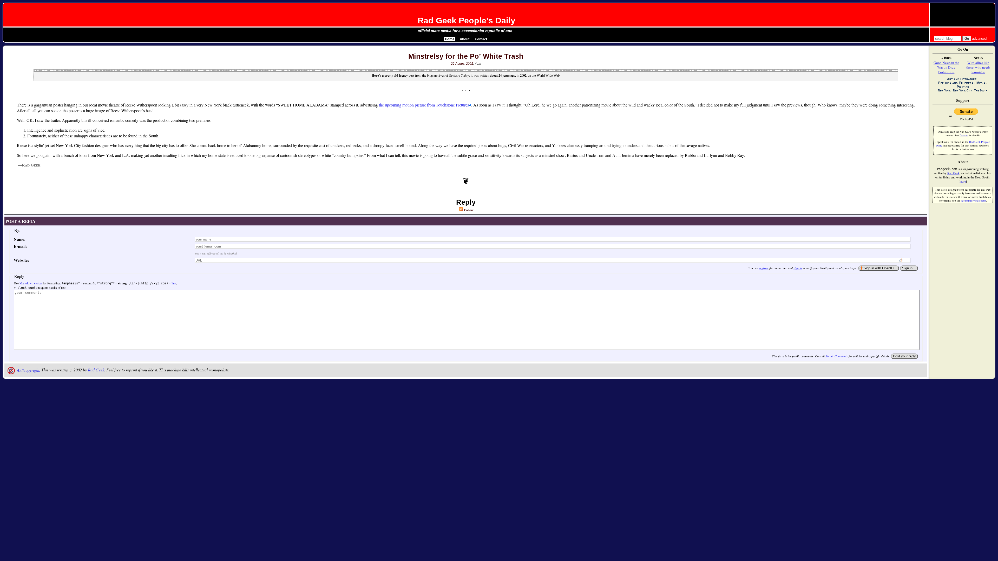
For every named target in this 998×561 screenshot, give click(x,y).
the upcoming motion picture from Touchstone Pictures (424, 105)
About (464, 39)
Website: (21, 260)
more (963, 181)
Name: (19, 239)
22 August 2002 (462, 63)
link (174, 283)
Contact (481, 39)
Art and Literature (961, 79)
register (764, 268)
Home (449, 39)
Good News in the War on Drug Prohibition (946, 67)
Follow (468, 210)
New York (944, 90)
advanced (979, 39)
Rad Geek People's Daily (466, 20)
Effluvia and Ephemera (955, 83)
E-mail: (20, 246)
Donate (964, 135)
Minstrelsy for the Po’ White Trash (465, 56)
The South (980, 90)
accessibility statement (973, 200)
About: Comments (836, 356)
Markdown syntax (30, 283)
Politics (963, 87)
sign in (797, 268)
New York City (962, 90)
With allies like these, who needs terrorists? (978, 67)
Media (980, 83)
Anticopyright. (28, 370)
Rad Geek (96, 370)
